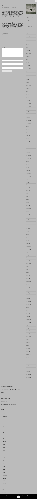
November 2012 (28, 264)
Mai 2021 (27, 111)
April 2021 (27, 112)
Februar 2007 (27, 369)
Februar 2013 (27, 260)
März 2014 (27, 240)
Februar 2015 (27, 223)
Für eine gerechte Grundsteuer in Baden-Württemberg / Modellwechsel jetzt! (10, 389)
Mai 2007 (27, 365)
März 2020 (27, 132)
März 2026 (27, 35)
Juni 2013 (27, 254)
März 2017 (27, 185)
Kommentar (4, 47)
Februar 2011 (27, 296)
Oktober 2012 (27, 266)
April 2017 (27, 184)
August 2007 (27, 360)
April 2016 (27, 202)
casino (3, 419)
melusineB (4, 448)
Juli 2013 (27, 252)
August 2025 (27, 42)
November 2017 (28, 173)
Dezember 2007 (28, 354)
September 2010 (28, 304)
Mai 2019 (27, 146)
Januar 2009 (27, 334)
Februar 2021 (27, 115)
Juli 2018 (27, 161)
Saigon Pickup (27, 20)
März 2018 (27, 167)
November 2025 (28, 39)
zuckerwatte (4, 478)
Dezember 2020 (28, 118)
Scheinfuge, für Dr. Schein (29, 26)
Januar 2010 (27, 316)
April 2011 (27, 293)
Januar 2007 (27, 371)
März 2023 (27, 82)
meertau (4, 447)
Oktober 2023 (27, 71)
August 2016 (27, 196)
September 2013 (28, 249)
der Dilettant (4, 423)
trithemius (4, 472)
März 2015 (27, 222)
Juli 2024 (27, 59)
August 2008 (27, 342)
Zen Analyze (2, 398)
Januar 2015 (27, 225)
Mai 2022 (27, 94)
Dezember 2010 (28, 299)
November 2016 (28, 191)
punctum (4, 466)
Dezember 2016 (28, 190)
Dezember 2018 (28, 153)
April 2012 (27, 275)
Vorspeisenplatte (5, 475)
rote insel (4, 469)
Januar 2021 (27, 117)
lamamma (4, 444)
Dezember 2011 (28, 281)
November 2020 (28, 120)
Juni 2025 (27, 44)
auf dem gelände (5, 416)
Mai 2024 (27, 62)
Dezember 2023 (28, 68)
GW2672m (2, 392)
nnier (3, 460)
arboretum (4, 414)
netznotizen (4, 457)
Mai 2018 (27, 164)
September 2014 (28, 231)
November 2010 (28, 301)
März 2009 (27, 331)
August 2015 (27, 214)
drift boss (2, 401)
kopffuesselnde (4, 441)
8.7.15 (5, 34)
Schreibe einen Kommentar (14, 7)
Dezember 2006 (28, 372)
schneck (8, 7)
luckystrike (4, 445)
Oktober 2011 (27, 284)
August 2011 (27, 287)
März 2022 (27, 97)
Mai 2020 (27, 129)
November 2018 (28, 155)
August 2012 (27, 269)
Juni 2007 (27, 363)
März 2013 (27, 258)
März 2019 (27, 149)
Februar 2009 (27, 333)
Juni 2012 (27, 272)
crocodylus (4, 422)
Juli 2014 (27, 234)
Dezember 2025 (28, 38)
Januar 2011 (27, 298)
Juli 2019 (27, 143)
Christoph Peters (5, 420)
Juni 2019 (27, 144)
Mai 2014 (27, 237)
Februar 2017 (27, 187)
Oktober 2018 (27, 156)
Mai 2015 (27, 219)
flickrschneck (4, 480)
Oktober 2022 (27, 88)
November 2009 (28, 319)
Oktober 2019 (27, 138)
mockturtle (4, 451)
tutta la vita (5, 401)
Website (3, 66)
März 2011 (27, 295)
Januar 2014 (27, 243)
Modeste (4, 453)
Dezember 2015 (28, 208)
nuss (3, 463)
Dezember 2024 (28, 53)
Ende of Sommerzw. (7, 398)
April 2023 (27, 80)
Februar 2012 (27, 278)
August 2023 (27, 74)
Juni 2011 (27, 290)
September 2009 (28, 322)
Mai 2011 (27, 292)
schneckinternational (5, 1)
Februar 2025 (27, 50)
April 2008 (27, 348)
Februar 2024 (27, 65)
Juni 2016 (27, 199)
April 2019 (27, 147)
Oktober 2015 (27, 211)
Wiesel (3, 476)
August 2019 (27, 141)
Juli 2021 (27, 108)
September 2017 (28, 176)
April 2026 (27, 33)
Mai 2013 (27, 255)
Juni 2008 (27, 345)
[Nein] (35, 496)
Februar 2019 (27, 150)
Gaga (3, 429)
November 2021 (28, 103)
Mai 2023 (27, 79)
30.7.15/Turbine (4, 37)
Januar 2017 (27, 188)
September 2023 (28, 73)
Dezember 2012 (28, 263)
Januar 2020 (27, 135)
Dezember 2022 (28, 85)
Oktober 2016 (27, 193)
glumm (3, 432)
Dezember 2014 (28, 226)
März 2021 (27, 114)
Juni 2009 (27, 327)
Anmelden (2, 489)
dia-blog (3, 425)
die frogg (4, 426)
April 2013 (27, 257)
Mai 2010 (27, 310)
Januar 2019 (27, 152)
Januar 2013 (27, 261)
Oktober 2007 (27, 357)
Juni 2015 (27, 217)
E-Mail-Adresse (4, 62)
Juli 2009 (27, 325)
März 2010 (27, 313)
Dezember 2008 (28, 336)
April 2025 (27, 47)
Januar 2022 (27, 100)
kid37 (3, 438)
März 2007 (27, 368)
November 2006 (28, 374)
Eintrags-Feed (3, 490)
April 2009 (27, 330)
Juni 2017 (27, 181)
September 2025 (28, 41)
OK (18, 497)
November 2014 (28, 228)
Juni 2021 (27, 109)
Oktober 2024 (27, 56)
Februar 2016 (27, 205)
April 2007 (27, 366)
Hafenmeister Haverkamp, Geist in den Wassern (7, 386)
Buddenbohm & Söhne (5, 417)
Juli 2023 (27, 76)
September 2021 (28, 106)
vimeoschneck (4, 483)
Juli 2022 (27, 91)
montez (3, 454)
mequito (4, 450)
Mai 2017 (27, 182)
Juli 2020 (27, 126)
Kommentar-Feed (3, 492)
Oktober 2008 (27, 339)
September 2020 (28, 123)
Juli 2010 (27, 307)
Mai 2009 (27, 328)
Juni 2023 (27, 77)
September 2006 (28, 377)
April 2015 (27, 220)
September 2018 (28, 158)
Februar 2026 (27, 36)
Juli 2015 (27, 216)
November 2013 (28, 246)
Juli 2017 (27, 179)
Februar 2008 (27, 351)
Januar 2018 (27, 170)
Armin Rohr (4, 413)
